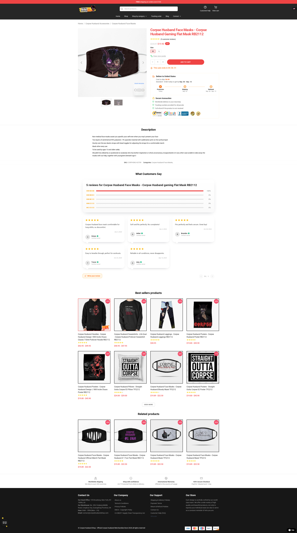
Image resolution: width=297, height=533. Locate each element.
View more (148, 404)
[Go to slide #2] (118, 102)
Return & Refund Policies (159, 506)
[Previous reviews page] (201, 276)
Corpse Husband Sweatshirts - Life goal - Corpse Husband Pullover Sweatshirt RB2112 (130, 337)
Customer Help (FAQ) (158, 513)
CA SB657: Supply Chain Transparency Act (130, 513)
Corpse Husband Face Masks (124, 23)
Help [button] (292, 530)
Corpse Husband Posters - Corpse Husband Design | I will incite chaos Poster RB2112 (92, 389)
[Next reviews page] (212, 276)
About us (118, 500)
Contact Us (155, 510)
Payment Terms (156, 503)
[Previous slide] (81, 62)
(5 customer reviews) (168, 39)
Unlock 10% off (5, 523)
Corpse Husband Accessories (97, 23)
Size (151, 47)
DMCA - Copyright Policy (123, 510)
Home (80, 23)
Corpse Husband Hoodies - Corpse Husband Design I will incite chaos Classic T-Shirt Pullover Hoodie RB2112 (94, 337)
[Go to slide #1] (106, 102)
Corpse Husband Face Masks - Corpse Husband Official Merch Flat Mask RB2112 (93, 458)
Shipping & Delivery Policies (160, 500)
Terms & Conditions (122, 503)
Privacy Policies (120, 506)
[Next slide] (143, 62)
